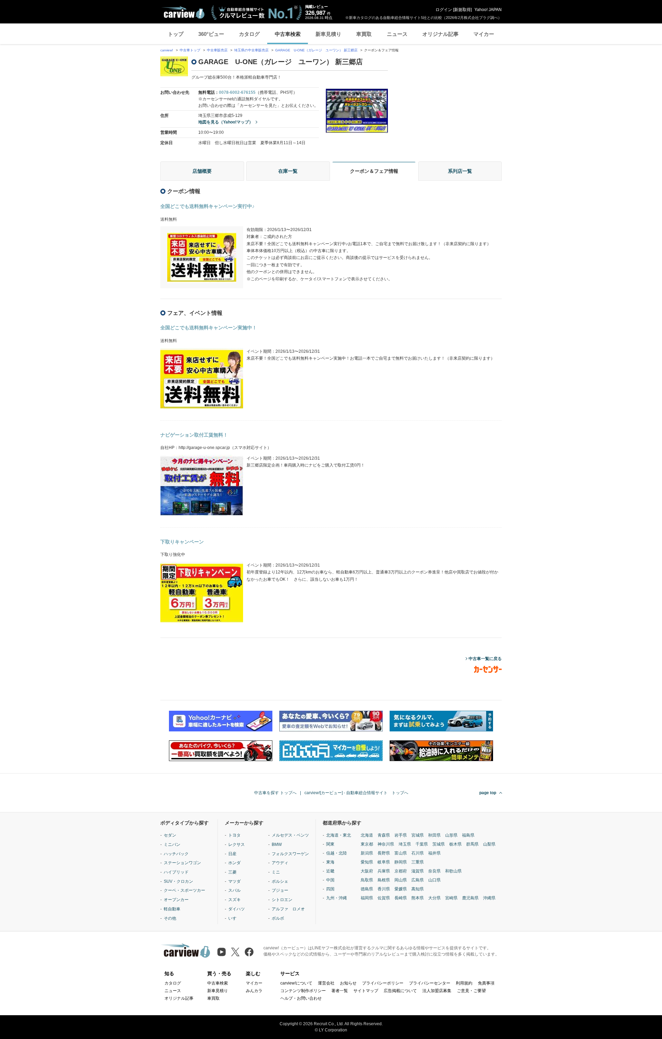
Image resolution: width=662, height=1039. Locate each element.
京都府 (400, 871)
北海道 (367, 835)
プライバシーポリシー (382, 983)
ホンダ (234, 862)
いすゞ (234, 918)
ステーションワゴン (182, 862)
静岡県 (400, 862)
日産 (232, 853)
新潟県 (367, 853)
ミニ (276, 872)
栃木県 (455, 844)
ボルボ (278, 918)
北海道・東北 (338, 835)
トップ (175, 34)
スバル (234, 890)
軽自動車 (172, 909)
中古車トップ (190, 50)
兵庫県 (384, 871)
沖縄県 (489, 898)
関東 (330, 844)
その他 (170, 918)
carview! (166, 50)
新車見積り (328, 34)
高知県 (417, 889)
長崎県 (400, 898)
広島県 (417, 880)
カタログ (249, 34)
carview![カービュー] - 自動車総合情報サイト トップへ (356, 793)
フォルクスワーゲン (290, 853)
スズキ (234, 899)
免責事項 (486, 983)
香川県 (384, 889)
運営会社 (326, 983)
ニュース (397, 34)
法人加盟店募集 (436, 990)
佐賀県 (384, 898)
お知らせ (348, 983)
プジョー (280, 890)
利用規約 (464, 983)
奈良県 (434, 871)
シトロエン (282, 899)
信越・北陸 (336, 853)
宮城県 (417, 835)
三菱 (232, 872)
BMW (277, 844)
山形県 (451, 835)
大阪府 (367, 871)
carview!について (296, 983)
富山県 (400, 853)
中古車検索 (288, 34)
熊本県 (417, 898)
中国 (330, 880)
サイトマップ (365, 990)
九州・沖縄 (336, 898)
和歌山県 (453, 871)
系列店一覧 (460, 171)
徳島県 (367, 889)
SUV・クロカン (178, 881)
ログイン (443, 9)
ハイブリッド (176, 872)
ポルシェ (280, 881)
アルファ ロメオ (288, 909)
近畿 (330, 871)
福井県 (434, 853)
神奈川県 (386, 844)
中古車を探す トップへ (275, 793)
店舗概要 (202, 171)
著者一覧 (339, 990)
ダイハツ (236, 909)
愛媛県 (400, 889)
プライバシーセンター (429, 983)
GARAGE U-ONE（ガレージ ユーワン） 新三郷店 (316, 50)
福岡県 (367, 898)
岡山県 (400, 880)
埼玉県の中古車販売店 (251, 50)
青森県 (384, 835)
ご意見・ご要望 (471, 990)
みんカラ (254, 990)
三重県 (417, 862)
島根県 (384, 880)
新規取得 (462, 9)
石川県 (417, 853)
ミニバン (172, 844)
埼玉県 (405, 844)
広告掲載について (400, 990)
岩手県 (400, 835)
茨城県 (438, 844)
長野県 (384, 853)
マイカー (483, 34)
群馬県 (472, 844)
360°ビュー (211, 34)
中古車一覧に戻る (485, 658)
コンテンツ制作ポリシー (303, 990)
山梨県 (489, 844)
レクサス (236, 844)
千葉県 (421, 844)
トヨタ (234, 835)
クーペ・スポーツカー (184, 890)
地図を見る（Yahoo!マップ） (225, 122)
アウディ (280, 862)
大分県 (434, 898)
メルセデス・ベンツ (290, 835)
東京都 (367, 844)
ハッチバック (176, 853)
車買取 (364, 34)
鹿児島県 (470, 898)
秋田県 (434, 835)
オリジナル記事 (440, 34)
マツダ (234, 881)
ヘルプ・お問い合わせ (301, 998)
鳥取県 (367, 880)
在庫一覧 (288, 171)
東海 (330, 862)
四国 (330, 889)
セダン (170, 835)
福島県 (468, 835)
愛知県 (367, 862)
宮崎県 (451, 898)
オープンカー (176, 899)
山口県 (434, 880)
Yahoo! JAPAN (488, 9)
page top (487, 793)
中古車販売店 (217, 50)
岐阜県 (384, 862)
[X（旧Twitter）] (235, 952)
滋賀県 (417, 871)
